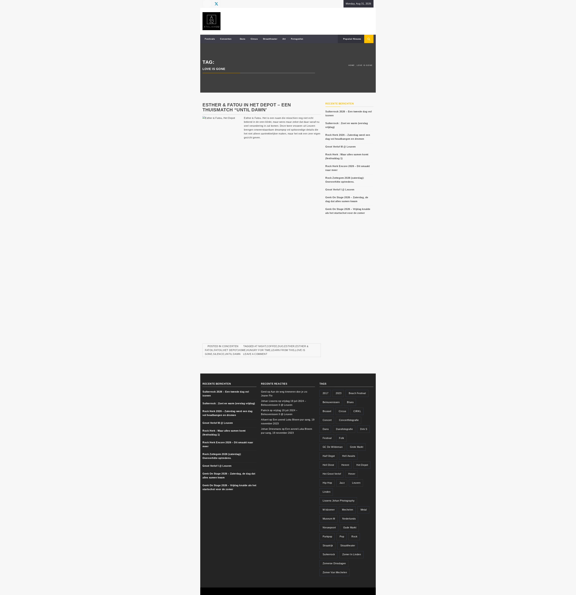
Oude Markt (349, 527)
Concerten (225, 39)
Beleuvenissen (331, 402)
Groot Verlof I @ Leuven (339, 189)
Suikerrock (329, 554)
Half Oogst (329, 456)
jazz (342, 483)
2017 (325, 393)
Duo (281, 346)
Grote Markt (356, 447)
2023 (338, 393)
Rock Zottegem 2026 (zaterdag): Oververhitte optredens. (344, 180)
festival (327, 438)
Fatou (218, 350)
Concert (327, 420)
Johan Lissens (269, 401)
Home (242, 350)
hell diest (328, 465)
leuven (356, 483)
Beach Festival (357, 393)
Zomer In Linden (351, 554)
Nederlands (349, 518)
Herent (345, 465)
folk (341, 438)
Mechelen (347, 509)
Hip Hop (327, 483)
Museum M (329, 518)
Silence (218, 354)
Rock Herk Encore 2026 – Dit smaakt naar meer (347, 168)
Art (284, 39)
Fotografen (297, 39)
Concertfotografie (349, 420)
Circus (254, 39)
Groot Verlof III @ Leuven (340, 146)
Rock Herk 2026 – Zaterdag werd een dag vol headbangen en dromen (347, 137)
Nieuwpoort (329, 527)
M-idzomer (329, 509)
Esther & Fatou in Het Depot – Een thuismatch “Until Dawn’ (246, 107)
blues (350, 402)
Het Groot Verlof (332, 474)
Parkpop (327, 536)
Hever (351, 474)
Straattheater (270, 39)
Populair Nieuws (351, 39)
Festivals (210, 39)
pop (342, 536)
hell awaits (348, 456)
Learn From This (283, 350)
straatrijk (328, 545)
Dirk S (363, 429)
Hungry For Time (258, 350)
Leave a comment (255, 354)
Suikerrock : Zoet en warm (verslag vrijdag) (346, 125)
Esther (289, 346)
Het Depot (230, 350)
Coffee (272, 346)
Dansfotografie (344, 429)
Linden (327, 492)
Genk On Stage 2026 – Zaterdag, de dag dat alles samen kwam (346, 199)
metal (364, 509)
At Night (260, 346)
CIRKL (357, 411)
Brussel (327, 411)
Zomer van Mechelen (335, 572)
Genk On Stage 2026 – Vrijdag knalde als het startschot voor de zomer (347, 211)
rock (354, 536)
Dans (242, 39)
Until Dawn (233, 354)
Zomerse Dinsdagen (334, 563)
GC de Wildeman (333, 447)
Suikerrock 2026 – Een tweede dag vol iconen (348, 113)
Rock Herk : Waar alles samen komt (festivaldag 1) (346, 156)
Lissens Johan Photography (339, 500)
